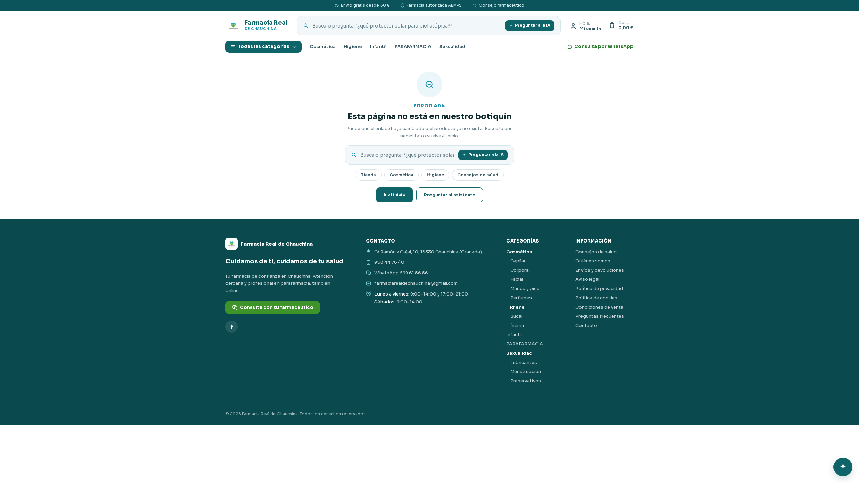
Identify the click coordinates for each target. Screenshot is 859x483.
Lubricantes (523, 362)
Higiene (353, 46)
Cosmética (323, 46)
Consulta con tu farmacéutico (276, 307)
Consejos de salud (477, 174)
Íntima (517, 325)
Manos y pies (524, 288)
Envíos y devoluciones (599, 270)
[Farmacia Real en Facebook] (231, 327)
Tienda (368, 174)
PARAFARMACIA (413, 46)
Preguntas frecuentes (599, 316)
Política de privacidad (599, 288)
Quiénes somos (592, 261)
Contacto (586, 325)
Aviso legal (587, 279)
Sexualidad (452, 46)
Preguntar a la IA (532, 25)
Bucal (516, 316)
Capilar (518, 261)
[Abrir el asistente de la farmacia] (842, 467)
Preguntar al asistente (449, 195)
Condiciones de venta (599, 307)
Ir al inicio (395, 194)
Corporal (520, 270)
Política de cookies (596, 298)
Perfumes (521, 298)
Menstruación (525, 371)
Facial (516, 279)
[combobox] (406, 25)
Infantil (378, 46)
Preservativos (525, 381)
